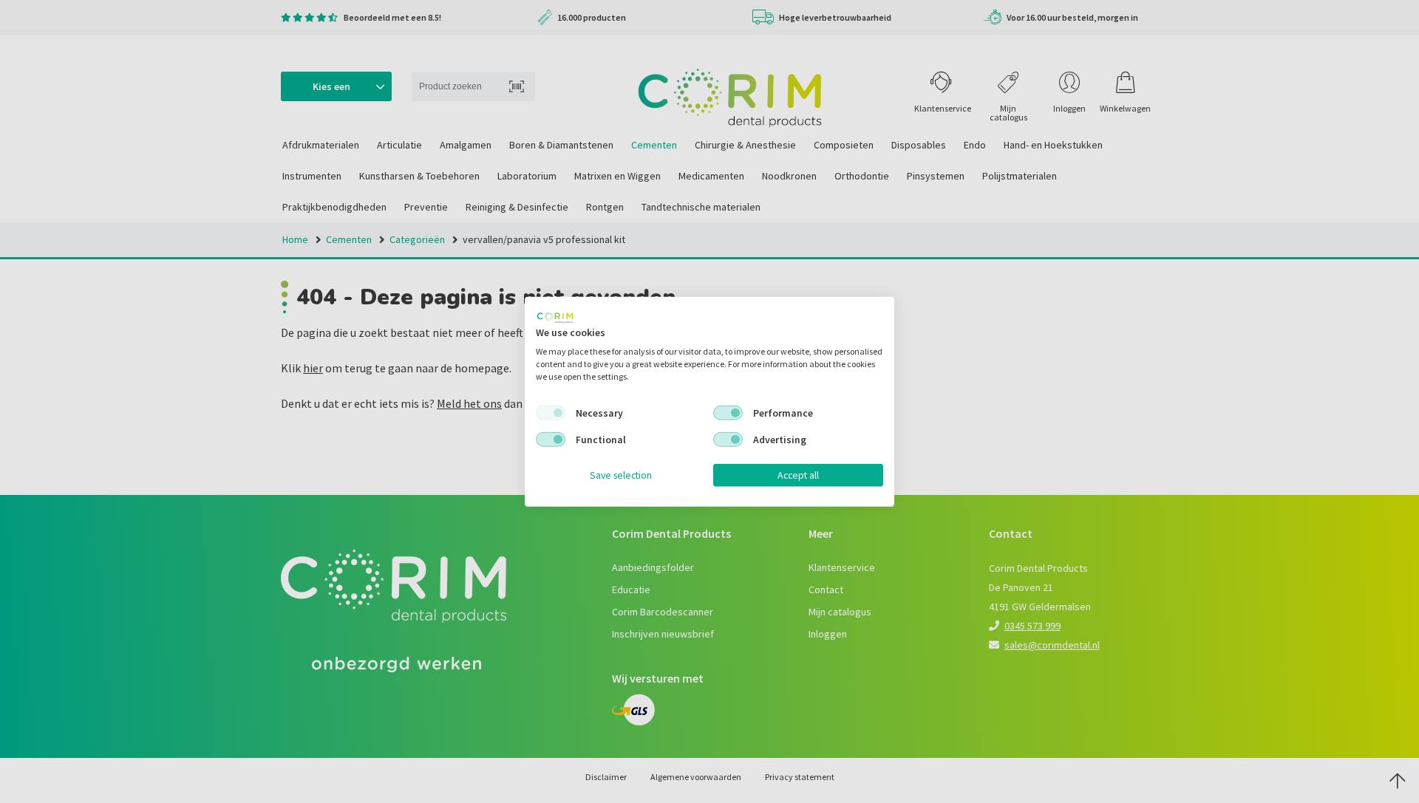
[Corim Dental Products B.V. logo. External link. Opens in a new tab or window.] (555, 317)
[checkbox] (550, 413)
